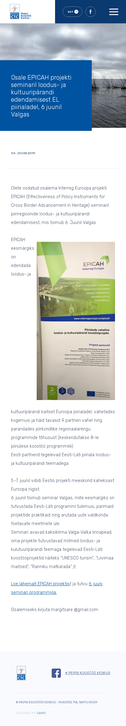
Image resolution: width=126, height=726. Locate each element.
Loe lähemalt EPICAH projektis (40, 584)
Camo (41, 713)
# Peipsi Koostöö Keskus (87, 673)
